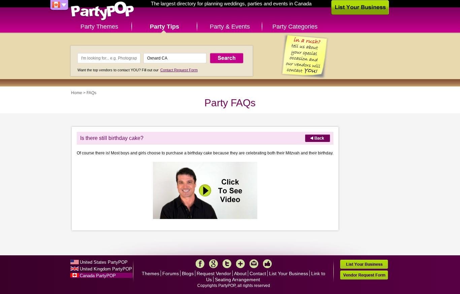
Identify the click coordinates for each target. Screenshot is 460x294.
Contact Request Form (179, 70)
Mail (254, 263)
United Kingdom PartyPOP (106, 268)
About (240, 273)
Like (267, 263)
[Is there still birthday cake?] (205, 218)
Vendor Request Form (364, 275)
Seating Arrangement (237, 279)
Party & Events (230, 26)
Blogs (188, 273)
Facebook (200, 263)
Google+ (213, 263)
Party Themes (99, 26)
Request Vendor (214, 273)
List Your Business (288, 273)
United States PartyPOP (104, 262)
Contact (258, 273)
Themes (150, 273)
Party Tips (164, 26)
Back (317, 138)
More (240, 263)
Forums (170, 273)
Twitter (227, 263)
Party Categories (295, 26)
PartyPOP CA (102, 11)
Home (76, 92)
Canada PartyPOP (98, 275)
